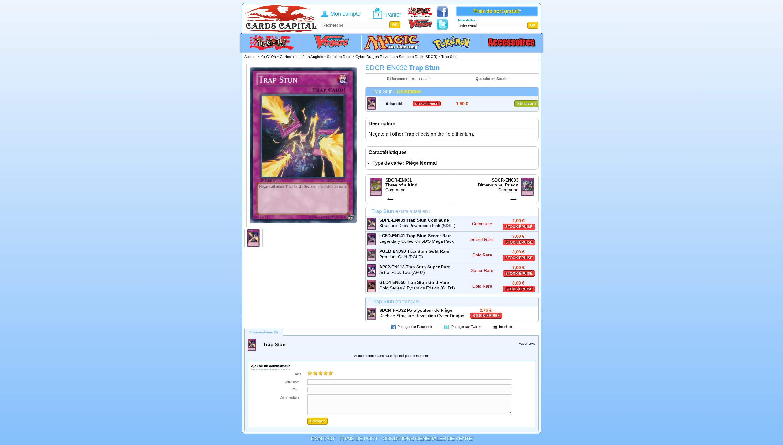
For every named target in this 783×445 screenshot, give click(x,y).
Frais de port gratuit (496, 11)
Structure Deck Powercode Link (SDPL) (417, 225)
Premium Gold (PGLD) (401, 256)
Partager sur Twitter (466, 327)
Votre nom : (292, 382)
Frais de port (359, 439)
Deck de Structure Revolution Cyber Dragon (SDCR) (421, 316)
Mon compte (345, 14)
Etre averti (526, 103)
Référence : (397, 79)
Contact (323, 439)
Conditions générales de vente (427, 439)
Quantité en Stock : (492, 79)
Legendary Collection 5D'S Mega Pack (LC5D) (416, 241)
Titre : (297, 390)
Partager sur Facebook (415, 327)
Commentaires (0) (263, 332)
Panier (393, 15)
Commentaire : (290, 397)
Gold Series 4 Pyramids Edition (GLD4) (417, 287)
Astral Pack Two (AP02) (402, 272)
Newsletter (466, 20)
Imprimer (505, 327)
